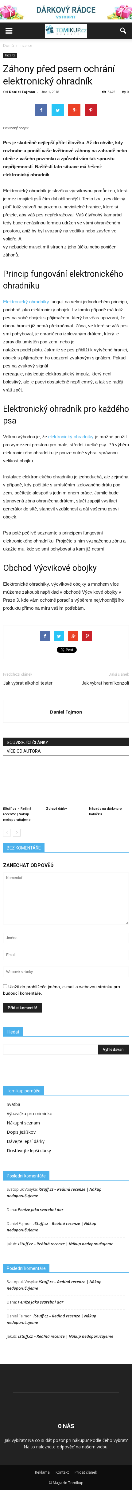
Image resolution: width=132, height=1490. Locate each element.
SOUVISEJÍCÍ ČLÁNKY (27, 742)
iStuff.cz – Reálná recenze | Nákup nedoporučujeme (17, 814)
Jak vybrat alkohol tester (27, 683)
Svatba (13, 1104)
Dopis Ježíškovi (22, 1132)
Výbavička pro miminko (29, 1113)
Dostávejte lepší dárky (29, 1150)
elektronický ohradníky (71, 436)
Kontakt (62, 1472)
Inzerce (10, 55)
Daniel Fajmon (22, 91)
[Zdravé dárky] (66, 784)
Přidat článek (86, 1472)
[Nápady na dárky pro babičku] (109, 784)
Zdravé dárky (56, 809)
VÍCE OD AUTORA (24, 751)
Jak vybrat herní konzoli (105, 683)
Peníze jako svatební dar (40, 1209)
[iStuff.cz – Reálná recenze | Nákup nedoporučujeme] (23, 784)
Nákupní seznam (23, 1123)
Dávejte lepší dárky (26, 1141)
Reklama (42, 1472)
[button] (123, 31)
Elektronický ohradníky (26, 301)
